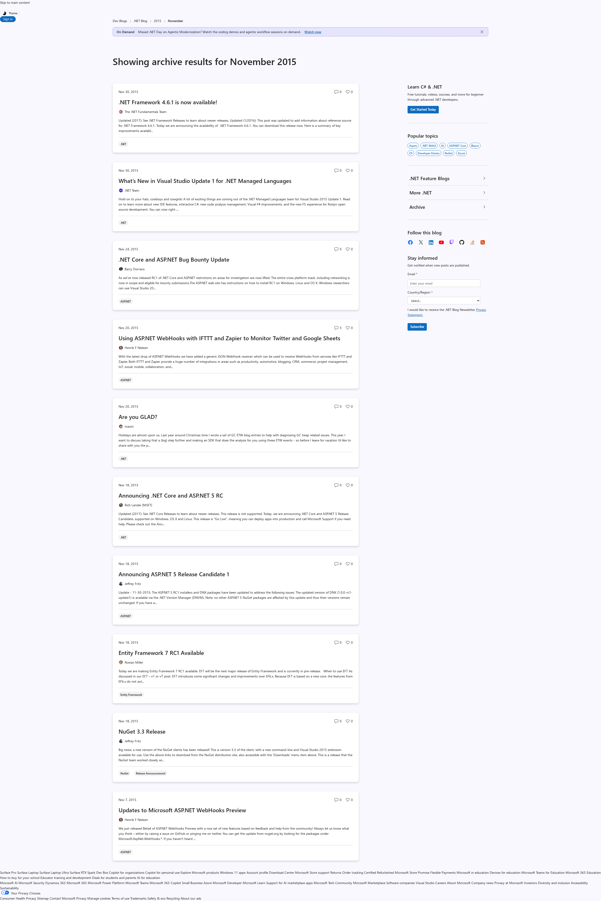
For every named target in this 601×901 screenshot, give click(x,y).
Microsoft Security (31, 883)
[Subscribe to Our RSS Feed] (482, 242)
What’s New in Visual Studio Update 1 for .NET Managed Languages (205, 180)
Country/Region (420, 292)
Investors (530, 883)
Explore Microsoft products (200, 872)
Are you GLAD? (138, 416)
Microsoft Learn (254, 883)
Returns (335, 872)
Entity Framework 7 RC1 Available (161, 652)
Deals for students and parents (114, 877)
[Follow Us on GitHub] (462, 242)
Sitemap (43, 898)
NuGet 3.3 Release (142, 731)
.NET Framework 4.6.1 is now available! (168, 102)
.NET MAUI (429, 145)
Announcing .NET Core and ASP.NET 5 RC (171, 495)
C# (410, 153)
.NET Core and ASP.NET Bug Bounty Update (174, 259)
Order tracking (352, 872)
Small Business (192, 883)
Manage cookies (99, 898)
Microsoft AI (9, 883)
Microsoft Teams (137, 883)
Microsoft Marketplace (369, 883)
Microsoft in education (473, 872)
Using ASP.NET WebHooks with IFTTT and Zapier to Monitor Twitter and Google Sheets (229, 338)
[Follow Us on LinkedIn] (431, 242)
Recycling (173, 898)
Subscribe (417, 326)
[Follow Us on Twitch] (452, 242)
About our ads (191, 898)
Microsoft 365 (77, 883)
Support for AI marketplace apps (289, 883)
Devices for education (505, 872)
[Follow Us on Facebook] (410, 242)
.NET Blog (140, 21)
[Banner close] (482, 31)
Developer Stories (428, 153)
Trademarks (138, 898)
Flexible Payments (443, 872)
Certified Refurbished (379, 872)
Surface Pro (8, 872)
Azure (461, 153)
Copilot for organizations (126, 872)
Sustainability (9, 888)
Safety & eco (156, 898)
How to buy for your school (19, 877)
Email (412, 274)
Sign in (7, 19)
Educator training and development (65, 877)
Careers (440, 883)
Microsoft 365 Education (583, 872)
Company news (482, 883)
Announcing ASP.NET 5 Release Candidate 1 (174, 574)
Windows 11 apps (233, 872)
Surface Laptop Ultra (54, 872)
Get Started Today (423, 109)
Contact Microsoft (62, 898)
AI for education (148, 877)
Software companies (400, 883)
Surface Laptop (28, 872)
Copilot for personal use (162, 872)
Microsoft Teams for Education (543, 872)
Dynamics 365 (55, 883)
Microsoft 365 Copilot (165, 883)
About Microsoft (458, 883)
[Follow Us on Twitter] (421, 242)
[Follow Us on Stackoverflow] (472, 242)
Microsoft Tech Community (333, 883)
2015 (157, 21)
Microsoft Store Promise (412, 872)
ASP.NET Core (457, 145)
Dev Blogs (120, 21)
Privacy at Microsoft (508, 883)
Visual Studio (425, 883)
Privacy (81, 898)
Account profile (257, 872)
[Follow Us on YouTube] (441, 242)
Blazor (475, 145)
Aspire (413, 145)
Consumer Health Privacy (18, 898)
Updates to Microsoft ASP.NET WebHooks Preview (182, 810)
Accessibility (579, 883)
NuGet (449, 153)
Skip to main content (15, 2)
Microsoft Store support (312, 872)
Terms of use (120, 898)
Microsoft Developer (227, 883)
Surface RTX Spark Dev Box (89, 872)
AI (442, 145)
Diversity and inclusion (554, 883)
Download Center (281, 872)
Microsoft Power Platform (106, 883)
